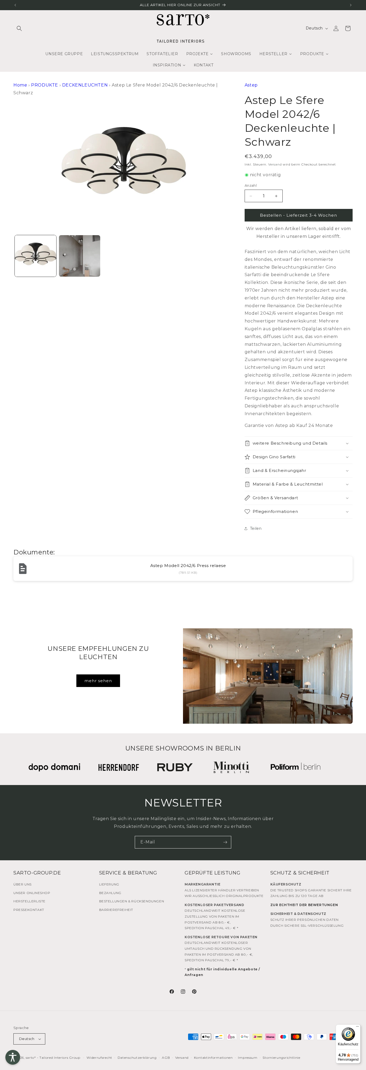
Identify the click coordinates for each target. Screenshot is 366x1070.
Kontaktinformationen (213, 1058)
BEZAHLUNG (110, 893)
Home (20, 85)
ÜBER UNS (22, 884)
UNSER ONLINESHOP (31, 893)
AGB (166, 1058)
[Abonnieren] (225, 842)
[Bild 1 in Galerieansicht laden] (35, 256)
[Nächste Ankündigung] (351, 5)
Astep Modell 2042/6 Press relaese (188, 565)
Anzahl (251, 185)
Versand (275, 164)
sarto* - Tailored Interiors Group (53, 1058)
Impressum (247, 1058)
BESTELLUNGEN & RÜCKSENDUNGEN (131, 901)
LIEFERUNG (109, 884)
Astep (251, 85)
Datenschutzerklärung (137, 1058)
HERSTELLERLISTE (29, 901)
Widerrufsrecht (99, 1058)
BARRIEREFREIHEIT (116, 910)
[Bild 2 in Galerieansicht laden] (79, 256)
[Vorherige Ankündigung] (15, 5)
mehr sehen (98, 680)
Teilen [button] (256, 528)
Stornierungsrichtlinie (281, 1058)
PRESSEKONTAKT (28, 910)
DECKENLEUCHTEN (85, 85)
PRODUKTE (44, 85)
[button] (19, 28)
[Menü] (357, 1027)
